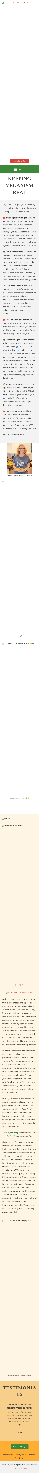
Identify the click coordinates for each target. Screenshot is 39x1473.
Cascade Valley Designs (19, 1468)
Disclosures (7, 1454)
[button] (15, 157)
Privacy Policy (21, 1454)
